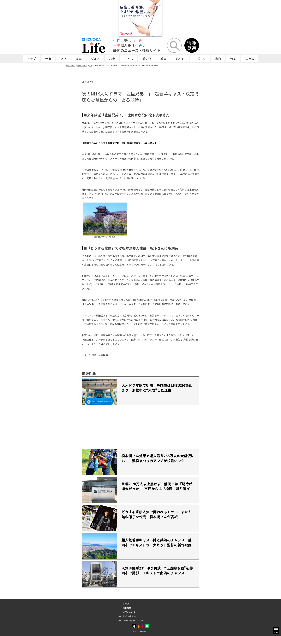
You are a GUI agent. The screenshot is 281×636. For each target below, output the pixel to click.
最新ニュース (82, 65)
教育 (163, 59)
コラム (249, 59)
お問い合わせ (129, 612)
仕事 (48, 59)
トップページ (70, 65)
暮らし (180, 59)
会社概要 (127, 607)
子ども (128, 59)
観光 (79, 59)
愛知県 (146, 59)
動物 (218, 59)
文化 (63, 59)
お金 (112, 59)
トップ (31, 59)
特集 (233, 59)
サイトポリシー (130, 616)
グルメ (95, 59)
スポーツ (200, 59)
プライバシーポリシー (133, 620)
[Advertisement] (140, 426)
